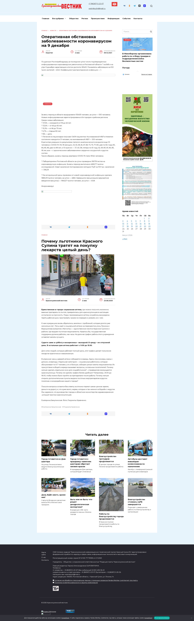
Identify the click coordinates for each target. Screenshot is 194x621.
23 (149, 226)
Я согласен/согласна (162, 618)
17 (123, 226)
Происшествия (98, 19)
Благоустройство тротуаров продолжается (107, 458)
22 (145, 226)
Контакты (138, 19)
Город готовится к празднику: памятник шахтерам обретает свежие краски (80, 463)
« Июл (124, 239)
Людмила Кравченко (71, 407)
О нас (43, 557)
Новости (48, 103)
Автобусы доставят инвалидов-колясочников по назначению (137, 463)
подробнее (65, 618)
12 (132, 224)
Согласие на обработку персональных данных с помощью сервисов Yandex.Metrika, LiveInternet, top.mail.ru (96, 580)
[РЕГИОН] (137, 50)
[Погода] (126, 74)
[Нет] (191, 618)
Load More (78, 424)
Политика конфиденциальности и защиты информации (76, 583)
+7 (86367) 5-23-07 (96, 4)
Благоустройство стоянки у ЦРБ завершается (136, 501)
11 (127, 224)
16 (149, 224)
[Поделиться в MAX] (106, 227)
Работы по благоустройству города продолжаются (111, 516)
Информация (113, 19)
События (126, 19)
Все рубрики (58, 19)
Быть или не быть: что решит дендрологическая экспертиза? (81, 503)
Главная (45, 19)
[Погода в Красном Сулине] (137, 72)
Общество (74, 19)
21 (140, 226)
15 (145, 224)
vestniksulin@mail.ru (97, 9)
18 (128, 226)
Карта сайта (43, 554)
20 (136, 226)
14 (140, 224)
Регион (85, 19)
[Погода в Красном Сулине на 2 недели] (146, 74)
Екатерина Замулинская (52, 407)
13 (136, 224)
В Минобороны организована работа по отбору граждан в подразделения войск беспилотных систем (136, 57)
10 (123, 224)
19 (132, 226)
